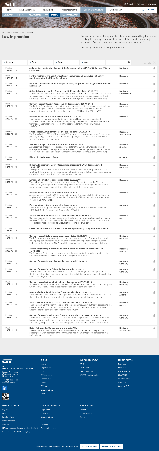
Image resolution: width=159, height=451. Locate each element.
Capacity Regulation (70, 15)
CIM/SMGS (122, 375)
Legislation (8, 15)
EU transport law (86, 371)
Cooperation (46, 379)
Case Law (122, 382)
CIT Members (46, 375)
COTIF (82, 364)
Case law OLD (123, 386)
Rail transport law (27, 10)
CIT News (44, 386)
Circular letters (35, 15)
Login (141, 4)
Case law (54, 15)
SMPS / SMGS (85, 368)
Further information (111, 447)
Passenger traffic (69, 10)
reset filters (149, 62)
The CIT (9, 10)
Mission (44, 364)
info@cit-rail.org (8, 382)
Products (20, 15)
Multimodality (116, 10)
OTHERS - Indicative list (89, 375)
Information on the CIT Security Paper (17, 432)
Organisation (46, 368)
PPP (46, 15)
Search (151, 10)
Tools (43, 394)
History (44, 371)
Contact (129, 4)
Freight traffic (48, 10)
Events (43, 382)
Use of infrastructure (93, 10)
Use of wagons (124, 371)
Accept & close (89, 447)
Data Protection (8, 421)
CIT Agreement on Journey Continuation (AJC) (20, 428)
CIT (3, 33)
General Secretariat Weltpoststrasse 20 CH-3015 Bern (10, 374)
